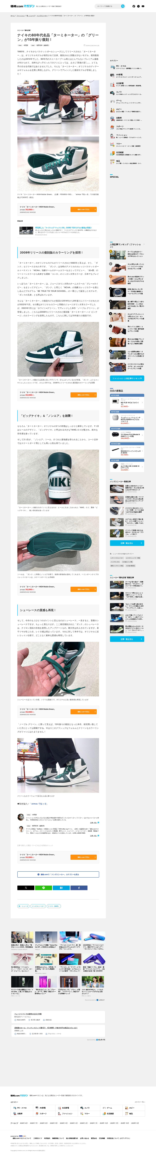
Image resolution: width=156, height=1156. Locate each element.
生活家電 (130, 84)
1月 (93, 1123)
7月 (34, 1123)
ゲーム (130, 101)
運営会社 (94, 1138)
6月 (44, 1123)
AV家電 (130, 75)
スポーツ (130, 127)
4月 (64, 1123)
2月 (84, 1123)
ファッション (130, 136)
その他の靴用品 (130, 566)
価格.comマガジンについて (22, 1138)
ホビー (130, 110)
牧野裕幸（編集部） (41, 45)
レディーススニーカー (117, 558)
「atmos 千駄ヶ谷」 (39, 804)
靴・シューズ (23, 906)
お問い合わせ (84, 1138)
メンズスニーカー (38, 906)
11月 (114, 1123)
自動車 (130, 119)
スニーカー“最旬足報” (24, 30)
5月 (54, 1123)
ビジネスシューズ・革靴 (133, 558)
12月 (104, 1123)
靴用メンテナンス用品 (117, 566)
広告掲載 (102, 1138)
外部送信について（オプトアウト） (119, 1138)
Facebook (134, 6)
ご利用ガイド (37, 1138)
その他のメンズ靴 (127, 562)
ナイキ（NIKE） (54, 906)
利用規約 (47, 1138)
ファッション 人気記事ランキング (126, 378)
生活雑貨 (130, 153)
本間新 (23, 45)
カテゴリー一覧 (139, 1102)
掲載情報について (58, 1138)
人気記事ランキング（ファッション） (125, 245)
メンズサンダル (115, 562)
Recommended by (90, 1000)
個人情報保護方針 (72, 1138)
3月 (74, 1123)
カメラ (130, 93)
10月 (125, 1123)
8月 (24, 1123)
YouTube (143, 6)
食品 (130, 162)
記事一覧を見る (127, 543)
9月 (135, 1123)
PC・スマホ (130, 67)
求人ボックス (100, 1040)
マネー (128, 144)
